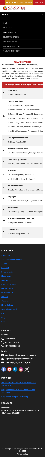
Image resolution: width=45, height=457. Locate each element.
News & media (7, 272)
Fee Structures (7, 288)
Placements (6, 276)
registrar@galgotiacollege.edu (19, 359)
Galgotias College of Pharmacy (14, 396)
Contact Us (6, 280)
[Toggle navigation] (40, 8)
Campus (5, 301)
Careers (4, 297)
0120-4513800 (11, 338)
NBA (3, 321)
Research (5, 268)
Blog (3, 317)
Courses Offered (8, 284)
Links (5, 14)
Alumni (4, 263)
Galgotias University (9, 309)
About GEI (5, 255)
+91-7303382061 (12, 342)
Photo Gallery (7, 305)
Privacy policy (22, 454)
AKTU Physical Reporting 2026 (19, 2)
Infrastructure (7, 292)
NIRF (3, 313)
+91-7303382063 (12, 346)
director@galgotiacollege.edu (18, 362)
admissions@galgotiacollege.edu (20, 355)
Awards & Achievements (11, 259)
